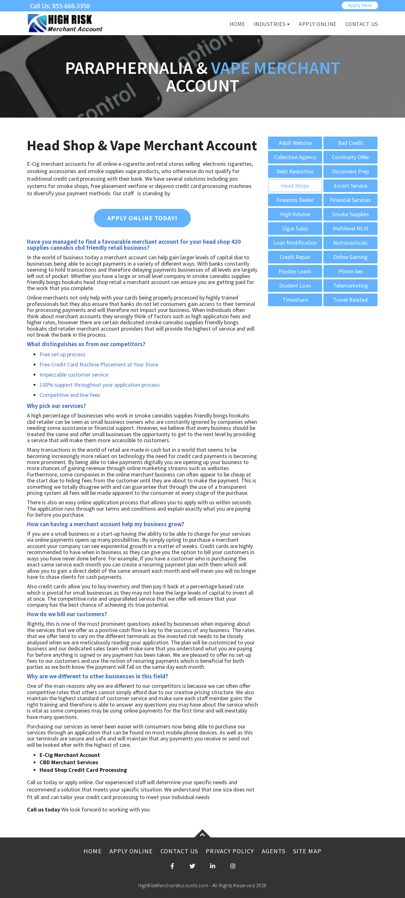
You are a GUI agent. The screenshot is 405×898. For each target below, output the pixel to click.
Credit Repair (295, 257)
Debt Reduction (295, 171)
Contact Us (361, 24)
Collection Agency (295, 157)
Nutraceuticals (350, 242)
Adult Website (295, 142)
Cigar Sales (295, 228)
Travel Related (350, 299)
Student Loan (295, 285)
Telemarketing (350, 285)
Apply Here (360, 5)
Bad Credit (350, 142)
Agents (273, 851)
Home (237, 24)
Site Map (307, 851)
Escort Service (350, 185)
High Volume (295, 214)
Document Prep (350, 171)
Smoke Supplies (350, 214)
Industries (269, 24)
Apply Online (317, 24)
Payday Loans (295, 271)
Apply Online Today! (142, 218)
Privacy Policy (230, 851)
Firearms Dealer (295, 200)
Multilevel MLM (350, 228)
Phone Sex (350, 271)
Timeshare (295, 299)
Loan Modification (295, 242)
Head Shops (295, 185)
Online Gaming (350, 257)
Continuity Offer (350, 157)
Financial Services (350, 200)
